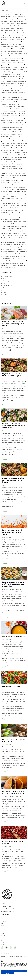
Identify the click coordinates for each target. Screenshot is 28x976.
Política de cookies (5, 953)
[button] (24, 3)
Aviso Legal (3, 950)
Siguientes (13, 880)
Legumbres (3, 944)
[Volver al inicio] (4, 3)
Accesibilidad (14, 953)
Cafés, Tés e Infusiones (6, 937)
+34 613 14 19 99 (5, 914)
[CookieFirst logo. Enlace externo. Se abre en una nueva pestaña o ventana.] (1, 960)
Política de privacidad (13, 950)
